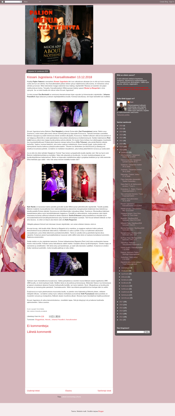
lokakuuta (124, 271)
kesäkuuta (125, 283)
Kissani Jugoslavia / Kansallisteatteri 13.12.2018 (131, 205)
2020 (121, 144)
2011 (121, 320)
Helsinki (47, 319)
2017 (121, 302)
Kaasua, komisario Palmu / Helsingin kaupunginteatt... (131, 253)
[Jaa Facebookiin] (57, 316)
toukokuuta (125, 286)
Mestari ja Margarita (91, 88)
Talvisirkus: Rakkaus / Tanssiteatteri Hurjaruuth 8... (131, 243)
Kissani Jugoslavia (61, 81)
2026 (121, 126)
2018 (121, 150)
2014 (121, 311)
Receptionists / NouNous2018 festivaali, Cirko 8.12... (131, 234)
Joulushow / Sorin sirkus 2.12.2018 (129, 258)
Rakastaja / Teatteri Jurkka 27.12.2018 (130, 175)
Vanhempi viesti (104, 391)
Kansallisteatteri (71, 319)
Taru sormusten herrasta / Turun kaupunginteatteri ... (132, 195)
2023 (121, 135)
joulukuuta (125, 152)
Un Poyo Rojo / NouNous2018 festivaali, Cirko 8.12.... (131, 239)
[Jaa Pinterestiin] (59, 316)
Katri (131, 102)
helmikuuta (125, 295)
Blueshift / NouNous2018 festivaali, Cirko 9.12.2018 (130, 219)
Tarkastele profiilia (123, 115)
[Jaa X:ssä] (54, 316)
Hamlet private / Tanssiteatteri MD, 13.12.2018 (131, 209)
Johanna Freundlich (58, 319)
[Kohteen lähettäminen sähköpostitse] (50, 316)
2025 (121, 129)
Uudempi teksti (33, 391)
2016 (121, 305)
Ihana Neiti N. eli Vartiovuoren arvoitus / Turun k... (131, 185)
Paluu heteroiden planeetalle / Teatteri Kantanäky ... (131, 180)
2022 (121, 138)
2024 (121, 132)
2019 (121, 147)
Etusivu (68, 391)
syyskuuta (125, 274)
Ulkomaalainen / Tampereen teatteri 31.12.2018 (130, 156)
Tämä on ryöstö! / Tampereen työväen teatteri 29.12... (131, 161)
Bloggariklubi (39, 319)
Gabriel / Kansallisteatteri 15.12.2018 (129, 200)
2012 (121, 317)
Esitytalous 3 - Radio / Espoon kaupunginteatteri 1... (131, 190)
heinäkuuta (125, 280)
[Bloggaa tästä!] (52, 316)
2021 (121, 141)
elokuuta (124, 277)
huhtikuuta (125, 289)
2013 (121, 314)
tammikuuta (125, 298)
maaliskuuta (125, 292)
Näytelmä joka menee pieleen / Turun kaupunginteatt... (131, 263)
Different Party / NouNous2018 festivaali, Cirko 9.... (131, 224)
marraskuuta (125, 268)
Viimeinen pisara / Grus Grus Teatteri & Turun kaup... (131, 214)
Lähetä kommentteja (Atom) (71, 397)
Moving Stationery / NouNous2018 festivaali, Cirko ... (132, 229)
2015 (121, 308)
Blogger (100, 411)
